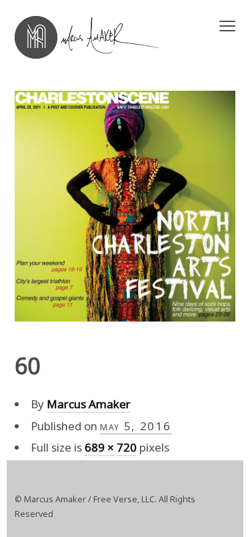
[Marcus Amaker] (87, 37)
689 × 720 (111, 447)
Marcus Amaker (89, 404)
